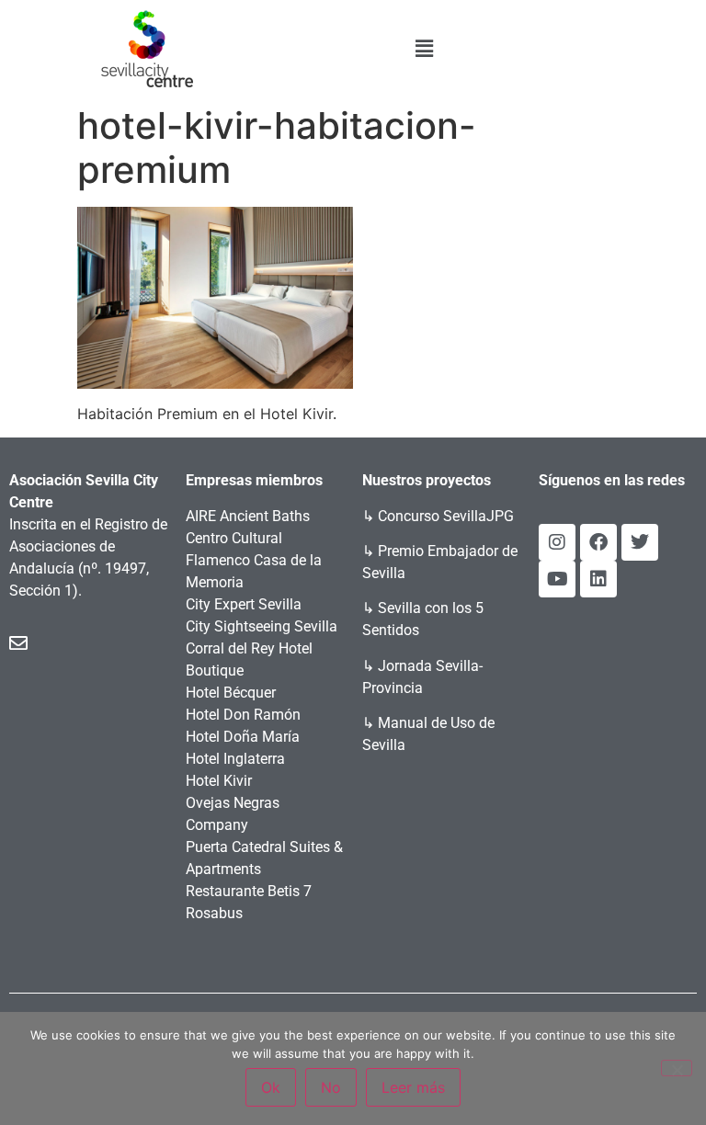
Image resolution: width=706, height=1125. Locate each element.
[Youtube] (557, 579)
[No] (676, 1068)
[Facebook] (598, 542)
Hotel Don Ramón (243, 714)
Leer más (413, 1087)
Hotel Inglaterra (235, 758)
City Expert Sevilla (244, 604)
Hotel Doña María (243, 736)
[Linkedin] (598, 579)
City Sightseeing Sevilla (261, 626)
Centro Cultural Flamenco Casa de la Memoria (254, 560)
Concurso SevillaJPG (446, 516)
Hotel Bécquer (231, 692)
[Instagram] (557, 542)
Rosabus (214, 913)
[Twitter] (639, 542)
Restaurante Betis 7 (249, 891)
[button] (424, 48)
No (331, 1087)
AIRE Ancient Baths (248, 516)
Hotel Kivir (219, 781)
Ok (270, 1087)
